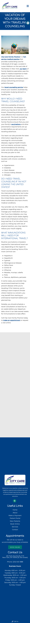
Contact (15, 530)
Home (15, 510)
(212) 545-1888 (18, 562)
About (15, 513)
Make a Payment (15, 515)
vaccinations (16, 124)
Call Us (16, 621)
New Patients (15, 521)
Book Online (15, 524)
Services (15, 527)
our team (23, 69)
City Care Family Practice (10, 57)
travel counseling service (13, 87)
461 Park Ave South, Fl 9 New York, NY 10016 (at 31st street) (15, 556)
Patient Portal (15, 518)
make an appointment (11, 320)
